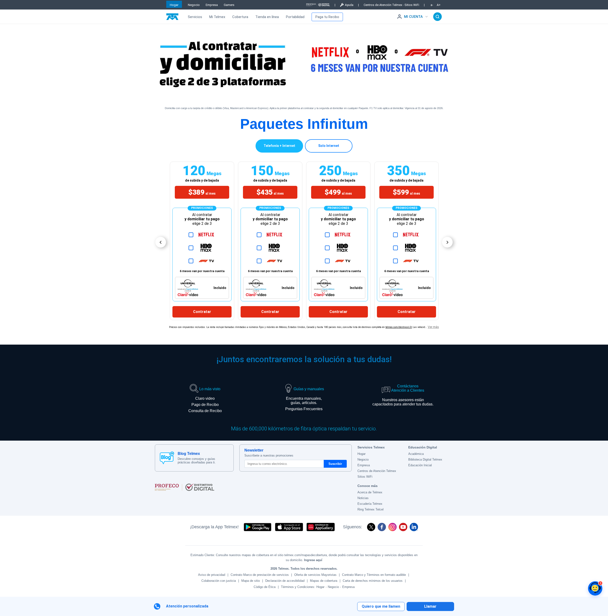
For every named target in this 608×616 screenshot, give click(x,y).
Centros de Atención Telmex (376, 471)
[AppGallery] (321, 527)
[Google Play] (257, 527)
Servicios (195, 17)
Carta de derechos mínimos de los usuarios (373, 580)
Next (447, 242)
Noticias (363, 498)
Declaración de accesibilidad (284, 580)
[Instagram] (392, 527)
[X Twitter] (371, 527)
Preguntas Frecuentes (304, 409)
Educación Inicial (420, 465)
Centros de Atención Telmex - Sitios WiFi (391, 5)
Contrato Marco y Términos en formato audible (374, 575)
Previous (160, 242)
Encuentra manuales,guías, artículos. (304, 400)
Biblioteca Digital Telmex (425, 459)
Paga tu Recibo (327, 17)
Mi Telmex (217, 17)
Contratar (202, 311)
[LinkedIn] (414, 527)
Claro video (205, 398)
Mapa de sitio (250, 580)
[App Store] (289, 527)
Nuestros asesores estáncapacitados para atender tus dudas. (402, 402)
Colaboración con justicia (218, 580)
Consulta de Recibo (205, 411)
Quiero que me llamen (381, 606)
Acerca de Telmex (369, 492)
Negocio (194, 5)
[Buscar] (437, 16)
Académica (416, 454)
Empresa (212, 5)
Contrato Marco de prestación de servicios (260, 575)
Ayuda (349, 5)
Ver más (433, 327)
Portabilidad (295, 17)
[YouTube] (403, 527)
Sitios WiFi (364, 476)
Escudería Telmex (369, 503)
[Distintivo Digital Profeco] (253, 487)
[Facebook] (382, 527)
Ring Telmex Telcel (370, 509)
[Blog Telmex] (167, 458)
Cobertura (240, 17)
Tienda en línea (267, 17)
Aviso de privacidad (211, 575)
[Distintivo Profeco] (318, 4)
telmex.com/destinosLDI (398, 327)
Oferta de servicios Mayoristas (315, 575)
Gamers (229, 5)
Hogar (174, 5)
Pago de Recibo (205, 405)
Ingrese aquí (313, 560)
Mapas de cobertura (323, 580)
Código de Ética (265, 587)
